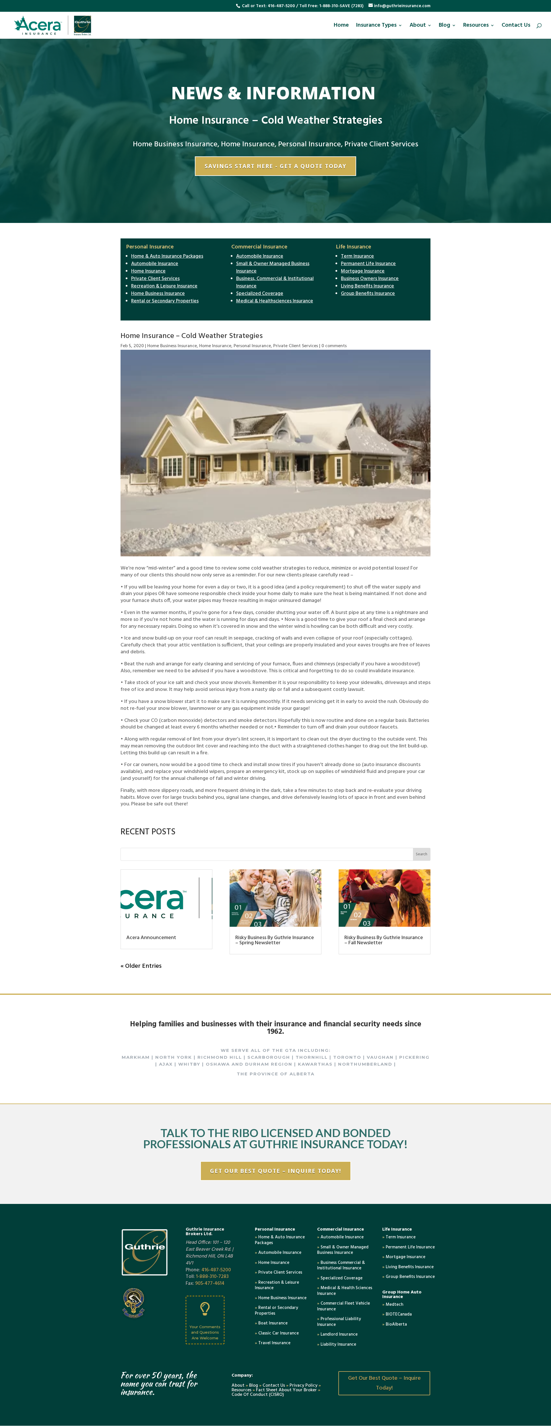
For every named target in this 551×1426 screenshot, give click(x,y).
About (418, 26)
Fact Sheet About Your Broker (287, 1390)
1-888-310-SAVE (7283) (341, 6)
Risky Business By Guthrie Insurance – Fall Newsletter (383, 940)
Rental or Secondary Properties (165, 301)
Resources (476, 26)
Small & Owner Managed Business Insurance (272, 267)
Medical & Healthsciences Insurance (274, 301)
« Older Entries (141, 966)
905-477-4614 (209, 1283)
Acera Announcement (151, 938)
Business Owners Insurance (370, 279)
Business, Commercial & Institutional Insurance (275, 282)
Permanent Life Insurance (368, 264)
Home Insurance (248, 144)
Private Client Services (381, 144)
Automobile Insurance (154, 264)
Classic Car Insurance (277, 1333)
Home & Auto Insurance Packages (167, 256)
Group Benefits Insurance (368, 294)
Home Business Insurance (175, 144)
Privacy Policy (303, 1385)
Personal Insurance (309, 144)
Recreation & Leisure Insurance (164, 286)
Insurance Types (376, 26)
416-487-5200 (281, 6)
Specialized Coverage (259, 294)
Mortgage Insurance (363, 271)
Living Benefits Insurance (367, 286)
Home (341, 26)
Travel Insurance (272, 1343)
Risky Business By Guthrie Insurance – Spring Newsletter (274, 940)
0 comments (334, 346)
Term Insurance (357, 256)
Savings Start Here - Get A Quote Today (275, 166)
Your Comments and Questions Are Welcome (204, 1332)
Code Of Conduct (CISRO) (258, 1394)
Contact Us (516, 26)
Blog (444, 26)
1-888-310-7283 (212, 1277)
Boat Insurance (271, 1323)
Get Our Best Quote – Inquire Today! (275, 1171)
